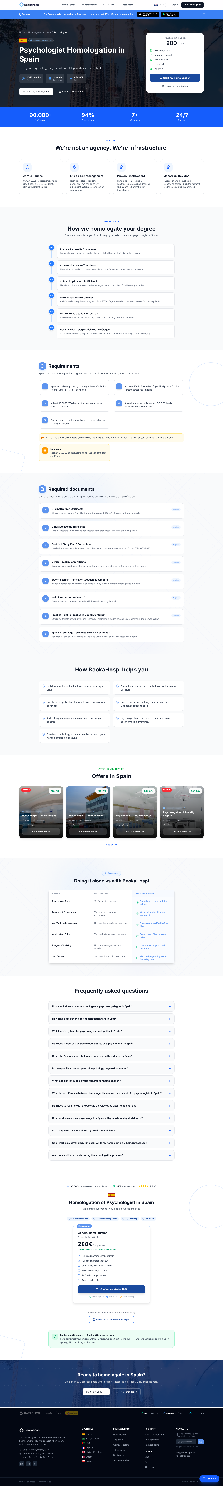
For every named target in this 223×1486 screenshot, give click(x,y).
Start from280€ (94, 1391)
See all (109, 844)
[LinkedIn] (21, 1463)
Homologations (69, 4)
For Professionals (88, 4)
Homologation (35, 32)
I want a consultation (72, 91)
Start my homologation (38, 91)
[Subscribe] (201, 1441)
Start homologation (192, 4)
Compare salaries (121, 1444)
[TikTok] (35, 1463)
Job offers (118, 1439)
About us (149, 1467)
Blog (147, 1457)
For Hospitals (109, 4)
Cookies (200, 1482)
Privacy (185, 1482)
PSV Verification (153, 1439)
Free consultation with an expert (113, 1319)
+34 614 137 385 (183, 1456)
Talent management (154, 1434)
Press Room (127, 4)
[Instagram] (28, 1463)
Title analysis (119, 1450)
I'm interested (39, 831)
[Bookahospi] (32, 4)
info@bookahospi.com (185, 1452)
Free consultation (128, 1391)
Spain (48, 32)
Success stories (121, 1460)
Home (22, 32)
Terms (192, 1482)
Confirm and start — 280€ (113, 1289)
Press (147, 1462)
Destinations (119, 1455)
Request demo (152, 1444)
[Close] (204, 14)
